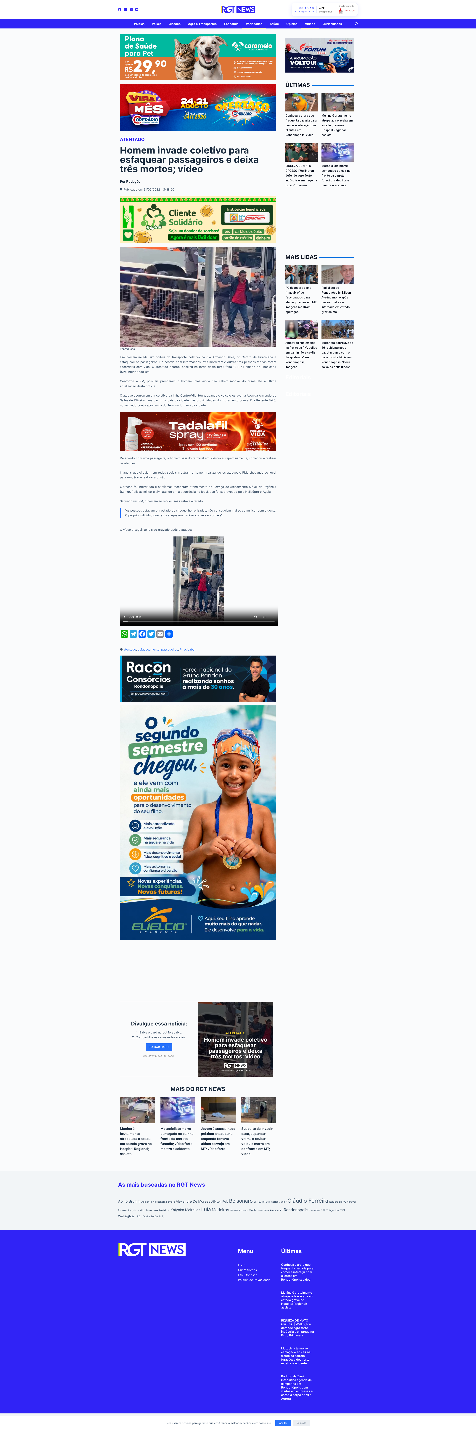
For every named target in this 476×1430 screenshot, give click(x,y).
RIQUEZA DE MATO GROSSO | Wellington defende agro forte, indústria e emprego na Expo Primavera (301, 175)
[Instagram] (125, 9)
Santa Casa (314, 1210)
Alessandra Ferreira (164, 1201)
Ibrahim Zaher (144, 1210)
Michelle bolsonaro (239, 1210)
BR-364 (266, 1202)
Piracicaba (187, 649)
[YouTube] (136, 9)
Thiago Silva (332, 1210)
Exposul (122, 1210)
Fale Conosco (247, 1275)
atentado (129, 649)
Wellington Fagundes (134, 1216)
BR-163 (257, 1202)
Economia (231, 24)
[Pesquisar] (356, 23)
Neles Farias (263, 1210)
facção (132, 1210)
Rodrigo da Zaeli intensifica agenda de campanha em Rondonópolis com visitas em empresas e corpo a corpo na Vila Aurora (297, 1387)
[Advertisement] (198, 970)
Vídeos (310, 24)
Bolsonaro (241, 1201)
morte (253, 1210)
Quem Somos (247, 1270)
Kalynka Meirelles (185, 1210)
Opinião (292, 24)
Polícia (156, 24)
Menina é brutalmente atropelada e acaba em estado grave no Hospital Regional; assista (337, 125)
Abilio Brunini (129, 1201)
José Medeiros (161, 1210)
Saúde (274, 24)
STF (323, 1210)
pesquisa (274, 1210)
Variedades (254, 24)
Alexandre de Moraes (193, 1201)
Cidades (175, 24)
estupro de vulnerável (342, 1201)
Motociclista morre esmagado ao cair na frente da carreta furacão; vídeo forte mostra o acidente (176, 1139)
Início (241, 1265)
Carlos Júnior (279, 1201)
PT (281, 1210)
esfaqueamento (149, 649)
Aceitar (283, 1422)
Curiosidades (332, 24)
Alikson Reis (219, 1201)
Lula (206, 1209)
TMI (342, 1210)
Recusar (301, 1422)
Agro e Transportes (202, 24)
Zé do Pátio (157, 1216)
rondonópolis (296, 1209)
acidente (146, 1201)
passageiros (169, 649)
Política (139, 24)
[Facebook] (119, 9)
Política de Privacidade (254, 1280)
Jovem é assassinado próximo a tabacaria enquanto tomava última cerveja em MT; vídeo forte (218, 1139)
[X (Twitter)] (131, 9)
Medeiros (220, 1209)
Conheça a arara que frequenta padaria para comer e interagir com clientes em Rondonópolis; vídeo (301, 125)
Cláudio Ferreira (307, 1200)
